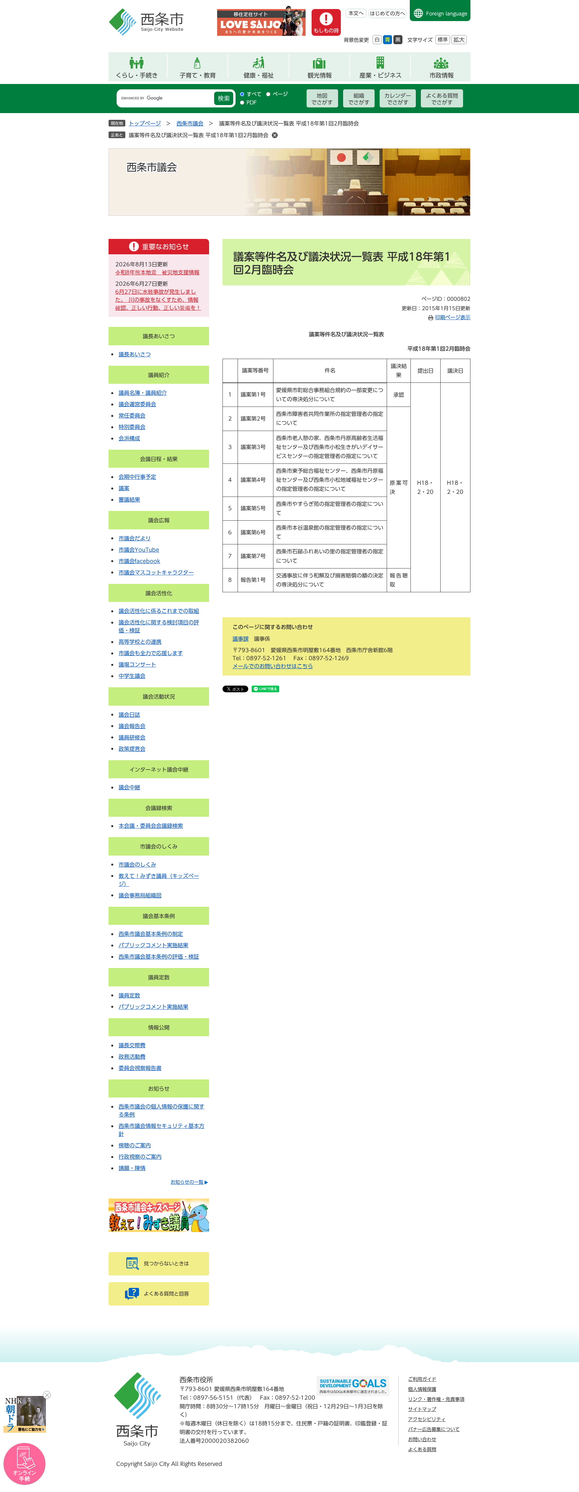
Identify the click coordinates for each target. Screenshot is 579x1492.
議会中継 (129, 787)
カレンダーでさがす (397, 99)
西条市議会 (190, 123)
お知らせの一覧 (187, 1182)
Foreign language (446, 13)
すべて (254, 94)
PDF (252, 102)
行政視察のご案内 (140, 1156)
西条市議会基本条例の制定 (151, 934)
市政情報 (442, 75)
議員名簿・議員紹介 (143, 393)
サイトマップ (422, 1409)
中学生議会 (132, 676)
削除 (275, 135)
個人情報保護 (422, 1389)
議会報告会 (132, 726)
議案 (124, 488)
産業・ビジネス (381, 75)
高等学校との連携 (140, 641)
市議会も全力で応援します (151, 653)
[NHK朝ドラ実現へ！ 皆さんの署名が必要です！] (24, 1414)
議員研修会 (132, 737)
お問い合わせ (422, 1439)
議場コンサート (137, 664)
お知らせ (159, 1088)
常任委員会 (132, 415)
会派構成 (129, 438)
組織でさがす (359, 99)
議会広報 (159, 520)
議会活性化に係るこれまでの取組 (159, 611)
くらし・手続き (137, 75)
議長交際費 (132, 1045)
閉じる (47, 1395)
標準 (443, 39)
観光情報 (320, 75)
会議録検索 (158, 808)
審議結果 (129, 499)
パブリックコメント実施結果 (153, 945)
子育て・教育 (198, 75)
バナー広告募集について (434, 1429)
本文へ (356, 13)
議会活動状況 (159, 696)
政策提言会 (132, 749)
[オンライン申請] (24, 1464)
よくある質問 (422, 1449)
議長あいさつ (159, 336)
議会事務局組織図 (140, 895)
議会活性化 (158, 593)
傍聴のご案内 (135, 1145)
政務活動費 (132, 1056)
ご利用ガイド (422, 1379)
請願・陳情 (132, 1168)
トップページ (145, 123)
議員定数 (159, 977)
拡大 (459, 39)
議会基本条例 (159, 916)
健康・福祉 (259, 75)
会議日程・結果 (159, 459)
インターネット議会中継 (158, 769)
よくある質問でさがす (442, 99)
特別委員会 (132, 427)
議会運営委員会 (137, 404)
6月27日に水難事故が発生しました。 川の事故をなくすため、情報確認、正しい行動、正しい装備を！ (158, 300)
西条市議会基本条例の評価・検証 (159, 956)
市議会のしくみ (159, 846)
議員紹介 (159, 375)
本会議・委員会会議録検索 (151, 825)
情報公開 (159, 1027)
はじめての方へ (387, 13)
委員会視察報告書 (140, 1068)
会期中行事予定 (137, 476)
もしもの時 (326, 30)
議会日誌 (129, 714)
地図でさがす (322, 99)
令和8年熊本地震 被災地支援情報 (157, 272)
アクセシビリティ (427, 1419)
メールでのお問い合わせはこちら (273, 666)
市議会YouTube (139, 549)
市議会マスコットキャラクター (156, 572)
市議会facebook (139, 561)
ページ (280, 94)
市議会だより (135, 538)
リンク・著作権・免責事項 (436, 1399)
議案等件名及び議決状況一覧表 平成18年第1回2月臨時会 (198, 135)
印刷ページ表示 (452, 317)
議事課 (241, 638)
